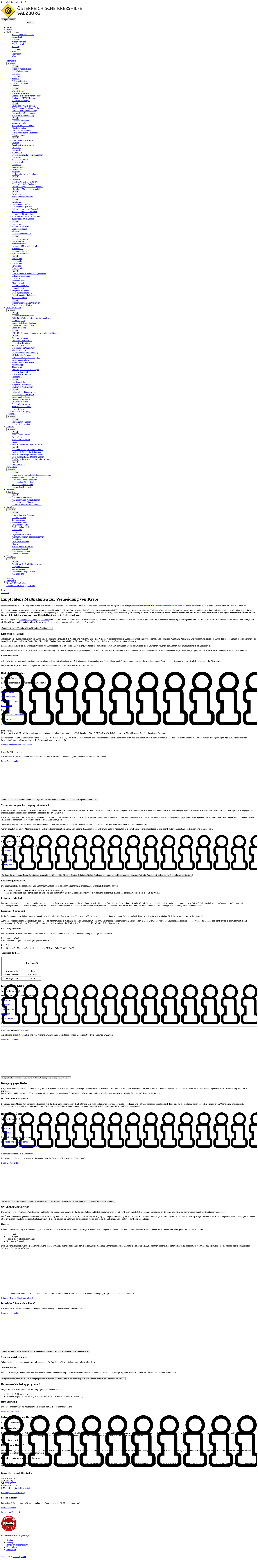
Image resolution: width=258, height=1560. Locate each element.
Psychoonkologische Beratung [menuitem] (25, 353)
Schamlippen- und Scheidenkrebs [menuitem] (26, 216)
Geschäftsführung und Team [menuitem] (24, 571)
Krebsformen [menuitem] (17, 76)
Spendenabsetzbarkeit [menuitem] (21, 551)
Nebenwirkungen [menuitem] (19, 81)
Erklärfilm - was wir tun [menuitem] (22, 340)
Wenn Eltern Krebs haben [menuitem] (23, 362)
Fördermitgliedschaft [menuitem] (20, 527)
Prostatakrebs (6, 1014)
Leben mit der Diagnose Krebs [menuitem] (25, 392)
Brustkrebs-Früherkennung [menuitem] (23, 106)
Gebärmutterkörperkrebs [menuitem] (22, 207)
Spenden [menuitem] (10, 507)
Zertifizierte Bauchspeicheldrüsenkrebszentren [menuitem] (31, 459)
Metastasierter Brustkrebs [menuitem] (22, 197)
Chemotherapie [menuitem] (18, 283)
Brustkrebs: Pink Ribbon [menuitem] (22, 484)
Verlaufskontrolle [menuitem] (19, 123)
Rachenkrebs (6, 705)
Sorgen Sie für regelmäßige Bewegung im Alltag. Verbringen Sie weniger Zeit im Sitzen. (36, 1078)
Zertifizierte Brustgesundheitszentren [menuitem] (27, 454)
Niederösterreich (19, 42)
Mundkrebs (6, 855)
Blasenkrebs (6, 719)
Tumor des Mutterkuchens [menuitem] (23, 219)
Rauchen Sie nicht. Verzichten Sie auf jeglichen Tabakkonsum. (27, 628)
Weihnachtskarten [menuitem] (19, 522)
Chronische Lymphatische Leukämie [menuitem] (27, 186)
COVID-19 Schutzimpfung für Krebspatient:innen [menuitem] (33, 318)
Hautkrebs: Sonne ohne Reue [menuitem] (24, 480)
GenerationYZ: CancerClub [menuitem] (23, 348)
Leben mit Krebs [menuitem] (19, 328)
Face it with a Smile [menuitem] (20, 372)
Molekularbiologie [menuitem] (19, 128)
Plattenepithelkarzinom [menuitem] (21, 234)
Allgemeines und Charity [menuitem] (22, 502)
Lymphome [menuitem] (17, 169)
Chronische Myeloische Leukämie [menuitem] (26, 189)
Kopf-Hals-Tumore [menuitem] (20, 160)
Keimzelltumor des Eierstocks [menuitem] (24, 211)
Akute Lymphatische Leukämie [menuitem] (25, 182)
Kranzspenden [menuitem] (18, 532)
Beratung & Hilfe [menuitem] (13, 308)
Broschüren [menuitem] (17, 437)
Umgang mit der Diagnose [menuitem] (23, 394)
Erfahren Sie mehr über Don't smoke (16, 745)
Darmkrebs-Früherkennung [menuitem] (23, 113)
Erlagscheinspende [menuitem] (20, 525)
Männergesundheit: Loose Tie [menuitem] (24, 477)
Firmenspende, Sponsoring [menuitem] (23, 546)
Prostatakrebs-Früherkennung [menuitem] (24, 110)
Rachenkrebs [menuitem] (17, 248)
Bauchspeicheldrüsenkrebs (12, 715)
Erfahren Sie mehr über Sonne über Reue (18, 1298)
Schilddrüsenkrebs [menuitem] (19, 251)
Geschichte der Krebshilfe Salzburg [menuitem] (27, 564)
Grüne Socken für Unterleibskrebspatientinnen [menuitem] (31, 475)
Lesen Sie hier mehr (9, 761)
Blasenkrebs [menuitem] (17, 258)
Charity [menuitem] (15, 544)
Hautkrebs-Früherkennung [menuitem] (23, 115)
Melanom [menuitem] (16, 231)
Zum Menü (16, 2)
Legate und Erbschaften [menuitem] (22, 534)
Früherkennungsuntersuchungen (168, 606)
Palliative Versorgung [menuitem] (21, 411)
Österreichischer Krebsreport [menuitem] (24, 305)
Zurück (15, 66)
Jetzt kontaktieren (8, 1508)
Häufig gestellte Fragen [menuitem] (22, 382)
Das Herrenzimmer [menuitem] (20, 338)
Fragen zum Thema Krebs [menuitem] (23, 325)
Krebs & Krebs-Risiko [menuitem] (21, 69)
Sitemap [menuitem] (9, 1542)
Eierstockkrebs (7, 1018)
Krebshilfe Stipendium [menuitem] (21, 424)
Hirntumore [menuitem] (17, 152)
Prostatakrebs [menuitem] (17, 268)
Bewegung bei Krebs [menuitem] (21, 399)
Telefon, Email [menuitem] (18, 345)
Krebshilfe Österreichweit (23, 34)
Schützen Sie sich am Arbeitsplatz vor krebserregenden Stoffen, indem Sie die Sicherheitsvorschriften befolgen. (45, 1351)
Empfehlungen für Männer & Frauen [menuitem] (27, 108)
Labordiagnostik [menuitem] (19, 135)
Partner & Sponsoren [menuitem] (21, 554)
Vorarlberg (16, 54)
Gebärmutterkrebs (8, 1023)
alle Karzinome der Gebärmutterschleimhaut (19, 1146)
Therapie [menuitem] (15, 78)
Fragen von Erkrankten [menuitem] (21, 384)
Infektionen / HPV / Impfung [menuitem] (24, 98)
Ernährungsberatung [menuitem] (20, 360)
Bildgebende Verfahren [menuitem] (21, 130)
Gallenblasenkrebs (9, 1009)
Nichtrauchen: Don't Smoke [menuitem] (23, 482)
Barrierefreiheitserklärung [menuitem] (17, 1545)
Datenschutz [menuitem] (11, 1547)
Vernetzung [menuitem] (17, 377)
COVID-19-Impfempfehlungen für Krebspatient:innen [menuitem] (35, 333)
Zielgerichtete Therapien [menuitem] (22, 290)
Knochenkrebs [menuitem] (18, 162)
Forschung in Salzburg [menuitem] (21, 422)
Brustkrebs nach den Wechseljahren (16, 1137)
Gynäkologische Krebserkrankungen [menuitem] (27, 155)
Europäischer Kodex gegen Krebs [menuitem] (26, 96)
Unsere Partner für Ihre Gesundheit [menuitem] (27, 505)
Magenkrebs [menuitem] (17, 172)
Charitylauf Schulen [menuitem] (20, 542)
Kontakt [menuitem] (9, 1540)
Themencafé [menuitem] (17, 367)
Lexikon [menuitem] (15, 86)
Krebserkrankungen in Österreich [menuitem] (26, 303)
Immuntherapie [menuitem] (18, 288)
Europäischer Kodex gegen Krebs (20, 585)
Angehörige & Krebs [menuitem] (21, 404)
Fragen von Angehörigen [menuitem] (22, 387)
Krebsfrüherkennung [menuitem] (20, 71)
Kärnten (15, 39)
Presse (9, 30)
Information (11, 581)
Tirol (14, 51)
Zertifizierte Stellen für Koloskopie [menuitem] (26, 452)
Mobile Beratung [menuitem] (19, 350)
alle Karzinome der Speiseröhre (14, 1142)
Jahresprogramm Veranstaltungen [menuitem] (26, 500)
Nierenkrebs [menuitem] (17, 263)
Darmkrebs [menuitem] (16, 150)
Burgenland (17, 37)
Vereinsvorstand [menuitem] (18, 569)
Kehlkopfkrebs (7, 692)
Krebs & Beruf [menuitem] (18, 409)
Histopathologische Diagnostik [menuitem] (25, 133)
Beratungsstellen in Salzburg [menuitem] (24, 323)
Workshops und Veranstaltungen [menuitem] (25, 369)
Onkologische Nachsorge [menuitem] (22, 293)
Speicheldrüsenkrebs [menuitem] (20, 253)
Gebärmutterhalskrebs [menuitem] (21, 204)
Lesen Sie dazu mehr (10, 1411)
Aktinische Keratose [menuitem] (20, 226)
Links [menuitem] (14, 442)
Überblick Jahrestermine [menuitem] (22, 497)
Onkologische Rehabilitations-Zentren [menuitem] (28, 457)
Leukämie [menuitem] (16, 143)
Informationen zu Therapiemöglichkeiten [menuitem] (29, 273)
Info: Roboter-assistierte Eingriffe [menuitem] (26, 357)
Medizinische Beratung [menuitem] (21, 355)
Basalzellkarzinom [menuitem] (19, 229)
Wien (14, 56)
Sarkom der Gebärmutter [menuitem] (22, 214)
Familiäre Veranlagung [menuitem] (21, 100)
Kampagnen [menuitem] (11, 467)
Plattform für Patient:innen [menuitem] (23, 316)
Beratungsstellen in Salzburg (13, 1492)
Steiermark (16, 49)
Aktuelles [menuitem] (10, 489)
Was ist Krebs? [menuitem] (18, 91)
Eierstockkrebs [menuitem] (18, 202)
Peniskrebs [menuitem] (16, 266)
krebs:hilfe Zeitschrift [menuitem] (21, 439)
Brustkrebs (5, 710)
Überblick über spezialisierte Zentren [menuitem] (27, 449)
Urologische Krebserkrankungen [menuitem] (26, 174)
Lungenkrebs (6, 687)
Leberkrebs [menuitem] (16, 164)
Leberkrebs (6, 851)
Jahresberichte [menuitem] (18, 574)
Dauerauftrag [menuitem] (17, 529)
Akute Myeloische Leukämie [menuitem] (24, 184)
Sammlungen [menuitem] (17, 539)
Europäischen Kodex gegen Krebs (34, 620)
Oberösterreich (18, 44)
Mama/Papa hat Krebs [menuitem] (21, 406)
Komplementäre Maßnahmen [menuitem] (24, 295)
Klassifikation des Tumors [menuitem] (23, 125)
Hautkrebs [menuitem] (16, 157)
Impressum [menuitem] (11, 1549)
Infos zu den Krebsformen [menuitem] (23, 140)
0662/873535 (10, 1483)
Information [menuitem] (11, 61)
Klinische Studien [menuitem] (19, 297)
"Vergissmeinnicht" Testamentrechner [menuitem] (28, 537)
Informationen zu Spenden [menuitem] (23, 515)
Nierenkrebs (6, 724)
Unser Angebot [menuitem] (18, 320)
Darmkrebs (5, 1000)
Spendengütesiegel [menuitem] (20, 549)
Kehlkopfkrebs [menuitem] (18, 241)
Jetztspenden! (5, 591)
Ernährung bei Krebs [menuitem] (21, 397)
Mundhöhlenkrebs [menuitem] (19, 244)
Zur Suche (25, 2)
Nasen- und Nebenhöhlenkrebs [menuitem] (25, 246)
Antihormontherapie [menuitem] (20, 285)
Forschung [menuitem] (10, 414)
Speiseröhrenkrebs (9, 696)
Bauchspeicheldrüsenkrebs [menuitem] (23, 145)
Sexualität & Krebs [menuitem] (20, 402)
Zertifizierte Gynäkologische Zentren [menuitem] (27, 444)
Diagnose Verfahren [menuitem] (20, 121)
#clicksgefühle (19, 1556)
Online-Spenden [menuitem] (19, 517)
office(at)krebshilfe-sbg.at (19, 1488)
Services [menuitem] (10, 427)
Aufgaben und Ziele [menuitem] (20, 566)
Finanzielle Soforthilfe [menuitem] (21, 374)
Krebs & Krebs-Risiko (16, 583)
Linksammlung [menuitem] (18, 464)
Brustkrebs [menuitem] (16, 147)
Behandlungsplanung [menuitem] (21, 276)
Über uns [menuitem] (10, 556)
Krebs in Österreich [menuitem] (20, 83)
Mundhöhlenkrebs (9, 701)
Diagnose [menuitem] (16, 74)
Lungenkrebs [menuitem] (17, 167)
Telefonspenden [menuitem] (18, 520)
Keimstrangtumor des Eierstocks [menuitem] (25, 209)
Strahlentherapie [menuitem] (19, 281)
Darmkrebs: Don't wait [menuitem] (21, 487)
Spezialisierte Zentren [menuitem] (21, 435)
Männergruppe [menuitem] (18, 365)
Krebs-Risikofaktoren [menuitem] (21, 93)
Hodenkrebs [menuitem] (17, 261)
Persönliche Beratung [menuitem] (21, 343)
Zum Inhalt (6, 2)
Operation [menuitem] (16, 278)
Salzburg (15, 46)
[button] (8, 19)
